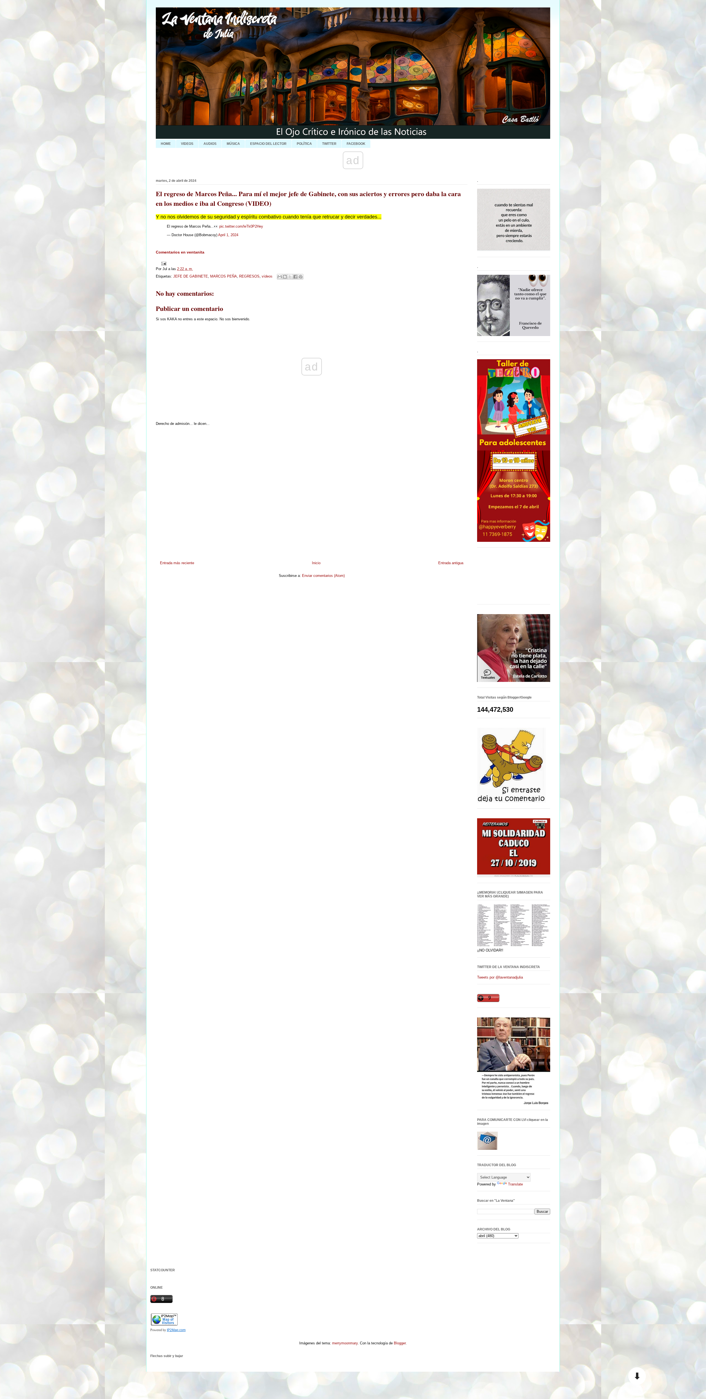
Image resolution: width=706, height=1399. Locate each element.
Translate (515, 1184)
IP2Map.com (176, 1330)
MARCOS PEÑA (223, 276)
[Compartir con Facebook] (295, 276)
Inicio (316, 563)
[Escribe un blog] (285, 276)
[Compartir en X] (290, 276)
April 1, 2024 (228, 235)
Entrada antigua (450, 563)
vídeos (267, 276)
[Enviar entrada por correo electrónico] (162, 263)
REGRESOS (249, 276)
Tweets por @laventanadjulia (500, 977)
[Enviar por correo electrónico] (279, 276)
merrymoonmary (345, 1343)
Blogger (400, 1343)
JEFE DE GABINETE (190, 276)
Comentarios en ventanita (180, 252)
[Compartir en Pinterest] (300, 276)
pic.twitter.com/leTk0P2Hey (241, 226)
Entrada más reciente (177, 563)
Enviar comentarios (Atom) (323, 576)
